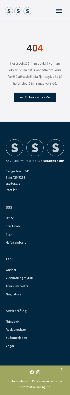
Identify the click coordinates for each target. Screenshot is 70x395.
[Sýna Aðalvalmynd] (59, 11)
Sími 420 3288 (15, 177)
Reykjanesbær (16, 329)
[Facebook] (32, 372)
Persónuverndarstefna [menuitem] (47, 381)
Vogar (10, 346)
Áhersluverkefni (17, 286)
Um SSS (11, 218)
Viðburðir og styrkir (19, 278)
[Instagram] (38, 372)
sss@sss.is (13, 183)
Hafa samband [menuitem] (18, 381)
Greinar (11, 270)
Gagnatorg (13, 294)
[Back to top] (61, 369)
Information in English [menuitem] (35, 387)
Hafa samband (16, 242)
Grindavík (12, 321)
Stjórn (10, 234)
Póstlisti (12, 190)
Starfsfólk (13, 226)
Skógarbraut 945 (18, 171)
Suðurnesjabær (16, 338)
